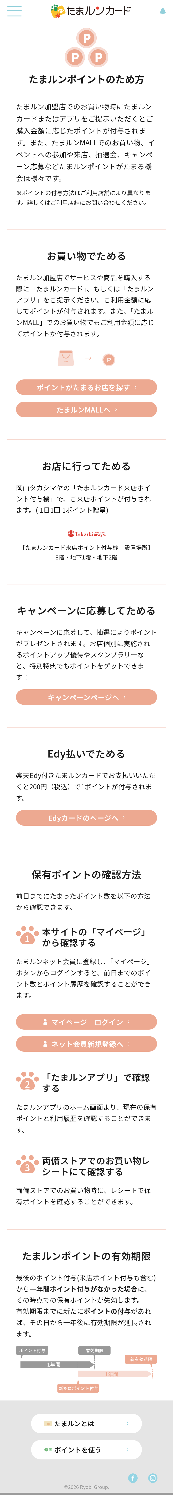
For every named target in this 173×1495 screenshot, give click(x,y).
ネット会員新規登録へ (87, 1044)
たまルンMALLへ (83, 409)
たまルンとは (74, 1423)
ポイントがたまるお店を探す (83, 387)
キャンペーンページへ (83, 697)
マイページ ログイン (87, 1022)
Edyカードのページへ (83, 817)
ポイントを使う (78, 1449)
